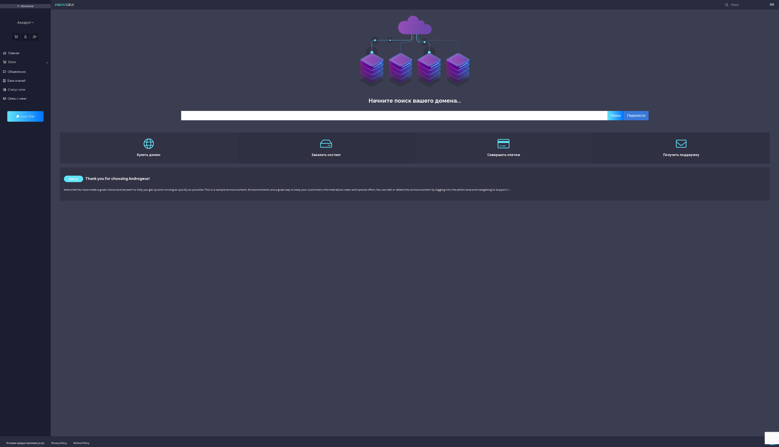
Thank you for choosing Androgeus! (117, 178)
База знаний (15, 81)
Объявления (16, 72)
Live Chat (27, 116)
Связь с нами (16, 98)
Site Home (27, 6)
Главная (13, 53)
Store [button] (11, 62)
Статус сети (16, 89)
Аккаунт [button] (24, 23)
